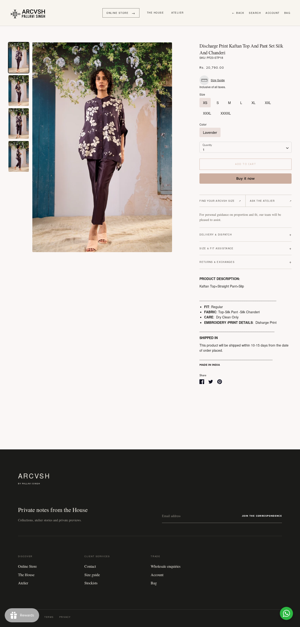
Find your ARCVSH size (220, 200)
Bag (287, 13)
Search (255, 13)
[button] (213, 80)
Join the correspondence (262, 515)
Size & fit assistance (245, 248)
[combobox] (245, 147)
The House (155, 12)
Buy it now (245, 178)
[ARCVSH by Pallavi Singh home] (29, 13)
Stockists (91, 582)
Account (273, 13)
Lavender (210, 132)
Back (238, 13)
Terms (48, 617)
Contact (90, 566)
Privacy (65, 617)
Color (202, 124)
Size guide (92, 574)
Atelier (177, 12)
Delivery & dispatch (245, 234)
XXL (268, 102)
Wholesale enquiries (165, 566)
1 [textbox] (204, 149)
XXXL (207, 113)
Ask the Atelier (271, 200)
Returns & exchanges (245, 262)
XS (205, 102)
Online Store (27, 566)
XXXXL (226, 113)
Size (202, 94)
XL (253, 102)
